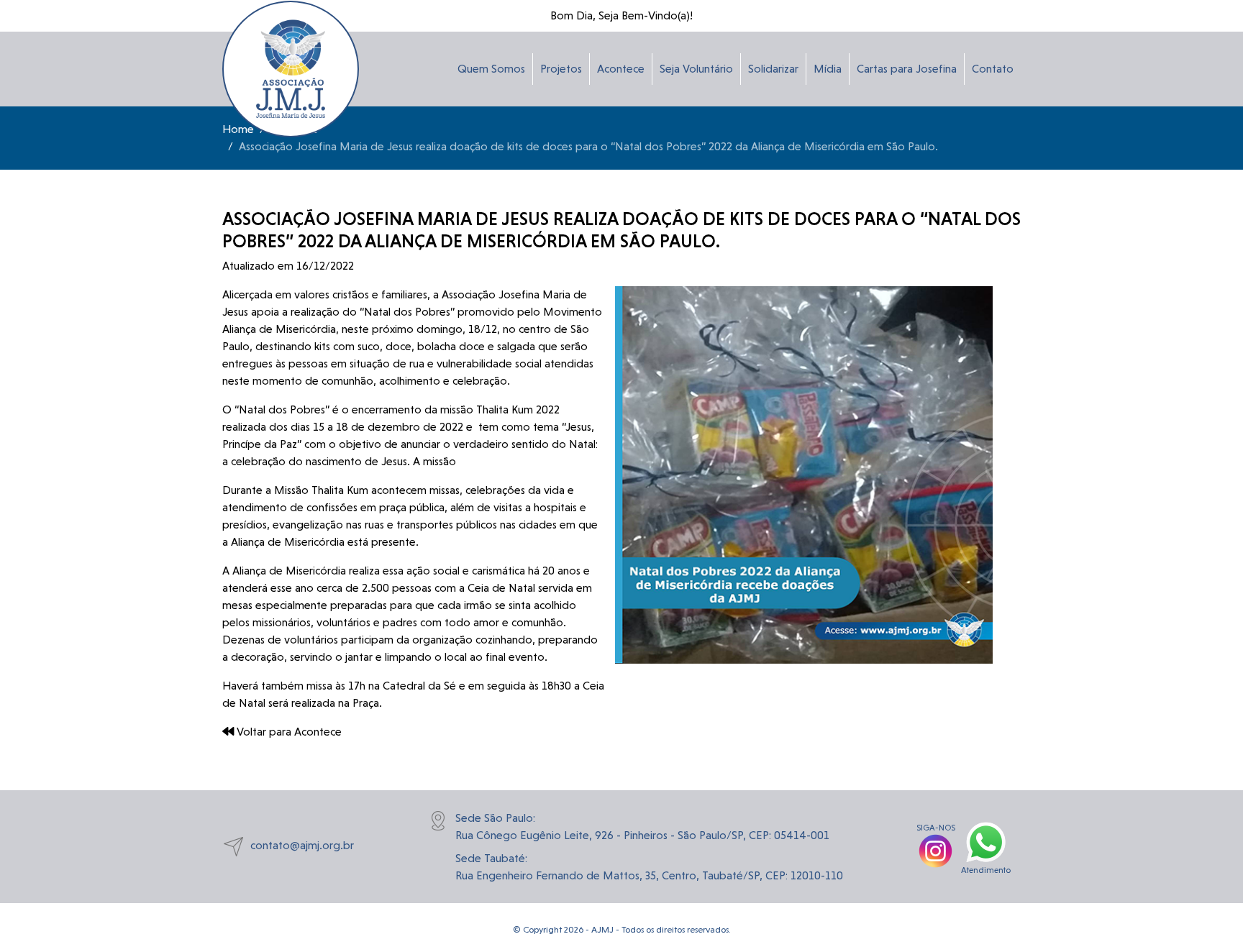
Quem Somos (491, 68)
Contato (993, 68)
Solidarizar (773, 68)
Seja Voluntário (696, 68)
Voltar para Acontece (288, 731)
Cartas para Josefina (907, 68)
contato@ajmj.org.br (302, 846)
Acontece (621, 68)
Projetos (561, 68)
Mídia (828, 68)
